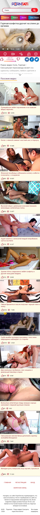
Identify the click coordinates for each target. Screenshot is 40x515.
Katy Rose (4, 367)
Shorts (24, 17)
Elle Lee (3, 236)
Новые (15, 17)
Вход (33, 482)
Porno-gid (4, 170)
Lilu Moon (3, 203)
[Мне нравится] (1, 59)
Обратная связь (20, 488)
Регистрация (20, 482)
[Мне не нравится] (18, 59)
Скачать (32, 49)
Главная (6, 17)
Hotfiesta (3, 400)
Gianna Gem (4, 104)
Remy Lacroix (5, 334)
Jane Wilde (4, 433)
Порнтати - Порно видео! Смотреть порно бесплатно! (17, 510)
